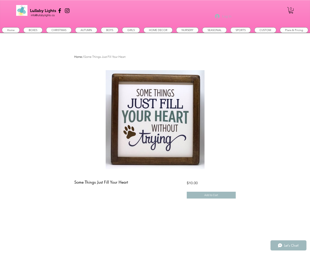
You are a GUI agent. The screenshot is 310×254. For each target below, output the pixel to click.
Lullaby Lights (43, 10)
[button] (291, 10)
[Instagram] (67, 11)
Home (78, 57)
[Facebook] (60, 11)
